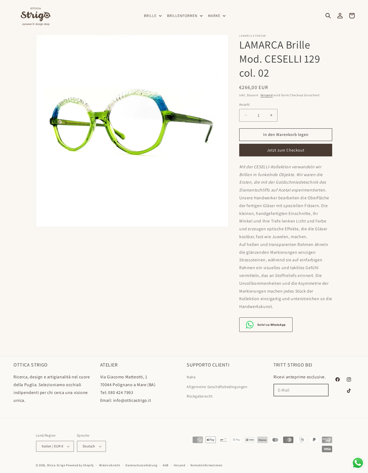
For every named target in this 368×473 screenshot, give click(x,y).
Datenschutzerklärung (141, 465)
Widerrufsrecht (109, 465)
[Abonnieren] (322, 390)
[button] (152, 15)
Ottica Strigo (56, 465)
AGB (165, 465)
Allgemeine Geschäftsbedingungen (217, 386)
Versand (267, 95)
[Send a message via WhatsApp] (357, 462)
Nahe (191, 377)
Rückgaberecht (200, 396)
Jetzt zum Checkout (285, 150)
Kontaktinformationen (206, 465)
